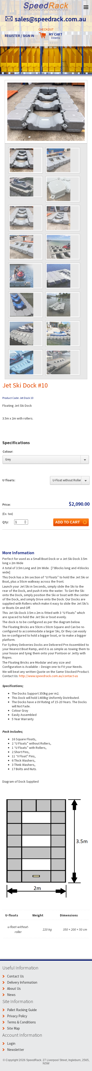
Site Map (13, 1028)
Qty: (5, 522)
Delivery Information (22, 982)
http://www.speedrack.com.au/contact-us (48, 676)
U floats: (8, 480)
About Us (14, 988)
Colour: (8, 451)
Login (11, 1043)
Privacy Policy (17, 1016)
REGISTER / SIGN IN (19, 35)
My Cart (55, 36)
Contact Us (15, 976)
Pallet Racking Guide (22, 1010)
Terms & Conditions (21, 1022)
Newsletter (15, 1049)
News (11, 994)
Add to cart (67, 522)
